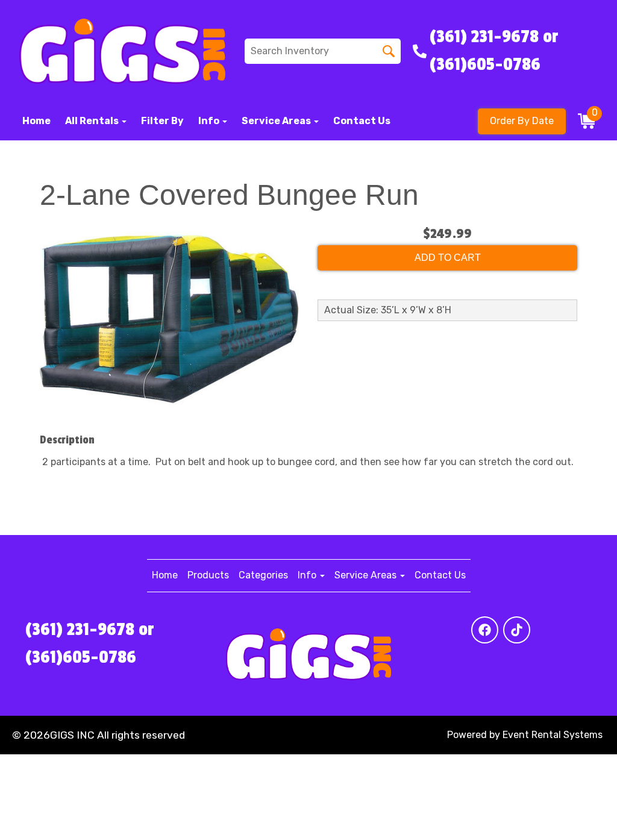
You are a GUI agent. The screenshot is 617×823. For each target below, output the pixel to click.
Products (208, 575)
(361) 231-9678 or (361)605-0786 (89, 643)
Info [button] (209, 121)
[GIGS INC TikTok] (516, 629)
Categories (263, 575)
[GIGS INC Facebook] (484, 629)
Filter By (162, 121)
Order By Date (522, 121)
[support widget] (581, 794)
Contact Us (361, 121)
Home (36, 121)
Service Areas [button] (277, 121)
